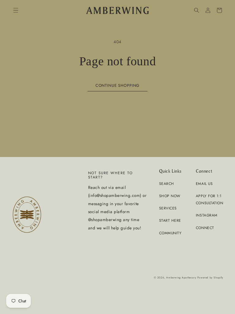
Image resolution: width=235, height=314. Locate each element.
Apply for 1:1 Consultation (209, 199)
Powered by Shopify (210, 277)
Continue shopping (117, 85)
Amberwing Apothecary (181, 277)
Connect (205, 227)
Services (168, 208)
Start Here (170, 220)
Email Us (204, 183)
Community (170, 233)
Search (166, 183)
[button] (15, 10)
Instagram (207, 215)
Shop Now (170, 195)
